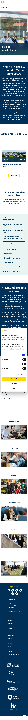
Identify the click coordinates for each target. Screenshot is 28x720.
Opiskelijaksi (11, 618)
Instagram (20, 590)
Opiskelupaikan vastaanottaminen (8, 219)
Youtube (16, 590)
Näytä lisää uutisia (13, 175)
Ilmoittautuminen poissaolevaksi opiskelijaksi (13, 231)
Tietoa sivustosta (12, 649)
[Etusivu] (6, 2)
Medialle (10, 643)
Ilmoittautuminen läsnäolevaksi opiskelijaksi (12, 225)
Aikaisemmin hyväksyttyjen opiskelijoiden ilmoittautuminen (12, 237)
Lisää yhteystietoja (12, 611)
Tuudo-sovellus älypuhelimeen (12, 271)
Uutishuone (10, 626)
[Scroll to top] (24, 716)
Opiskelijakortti (7, 254)
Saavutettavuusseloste (13, 654)
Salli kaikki (14, 378)
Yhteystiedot (11, 638)
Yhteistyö (10, 623)
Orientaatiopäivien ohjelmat (11, 267)
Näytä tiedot (20, 374)
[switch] (24, 359)
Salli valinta (14, 383)
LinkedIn (12, 593)
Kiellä (14, 388)
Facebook (8, 590)
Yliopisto (10, 628)
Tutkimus (10, 620)
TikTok (16, 593)
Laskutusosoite (12, 641)
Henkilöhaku (11, 635)
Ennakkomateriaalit (9, 262)
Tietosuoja (10, 651)
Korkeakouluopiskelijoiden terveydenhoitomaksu (11, 244)
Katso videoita (7, 398)
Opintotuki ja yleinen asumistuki (12, 258)
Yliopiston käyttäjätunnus (10, 249)
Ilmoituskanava (11, 657)
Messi (9, 646)
